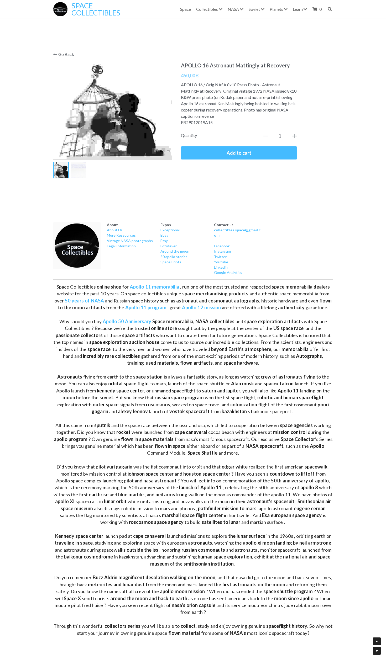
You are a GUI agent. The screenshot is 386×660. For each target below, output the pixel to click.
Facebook (222, 246)
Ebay (164, 235)
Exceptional (170, 230)
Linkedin (221, 267)
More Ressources (121, 235)
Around (166, 251)
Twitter (220, 256)
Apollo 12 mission (201, 308)
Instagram (222, 251)
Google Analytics (228, 272)
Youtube (221, 262)
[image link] (77, 245)
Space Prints (170, 262)
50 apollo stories (173, 256)
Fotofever (168, 246)
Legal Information (121, 246)
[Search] (330, 9)
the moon (181, 251)
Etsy (164, 240)
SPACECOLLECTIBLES (95, 9)
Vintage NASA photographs (130, 240)
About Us (115, 230)
